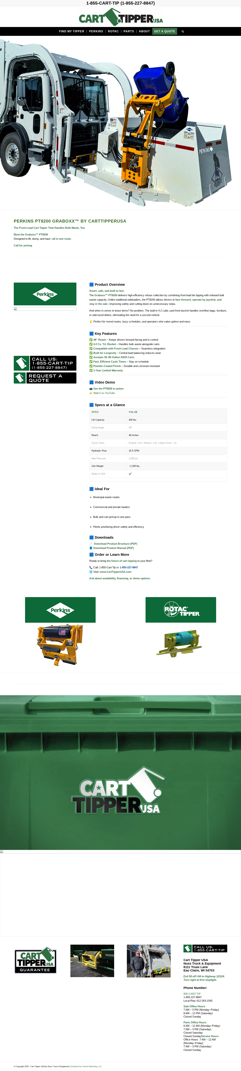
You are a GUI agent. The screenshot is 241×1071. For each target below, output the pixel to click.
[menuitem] (71, 31)
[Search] (181, 31)
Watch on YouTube (104, 392)
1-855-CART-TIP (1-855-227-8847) (120, 3)
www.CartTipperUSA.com (115, 571)
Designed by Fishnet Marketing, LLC (86, 1066)
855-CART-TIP (192, 993)
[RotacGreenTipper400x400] (181, 632)
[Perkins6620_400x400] (60, 632)
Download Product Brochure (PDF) (115, 543)
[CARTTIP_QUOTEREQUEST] (45, 378)
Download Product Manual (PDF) (113, 547)
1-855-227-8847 (129, 567)
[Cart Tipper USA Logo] (121, 16)
